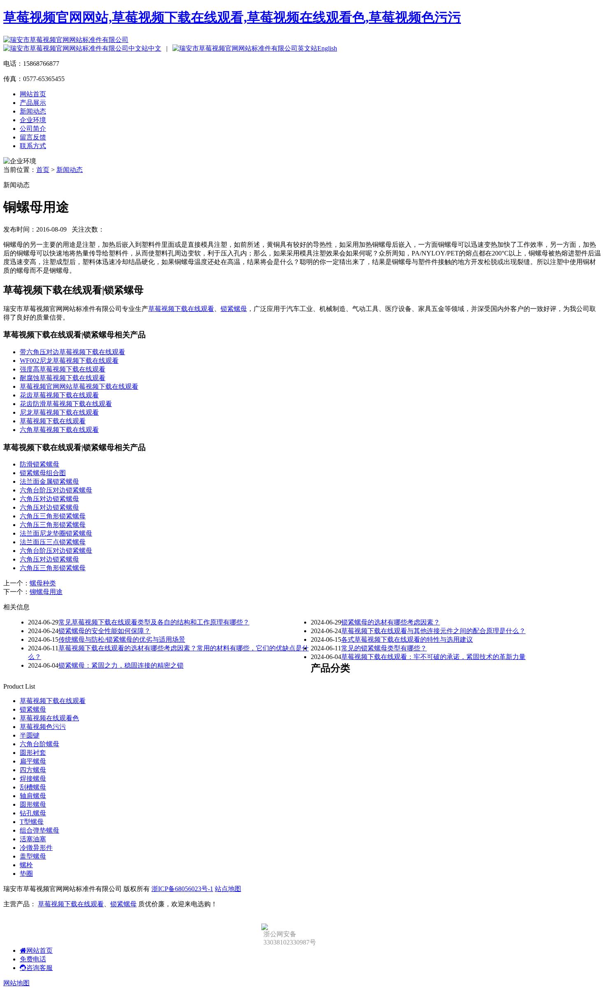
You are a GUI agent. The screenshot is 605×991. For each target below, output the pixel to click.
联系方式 (33, 145)
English (327, 48)
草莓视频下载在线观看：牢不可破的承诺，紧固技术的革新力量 (433, 656)
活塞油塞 (33, 839)
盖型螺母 (33, 856)
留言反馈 (33, 137)
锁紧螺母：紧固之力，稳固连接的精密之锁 (121, 665)
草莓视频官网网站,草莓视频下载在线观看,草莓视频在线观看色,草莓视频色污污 (232, 17)
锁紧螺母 (234, 308)
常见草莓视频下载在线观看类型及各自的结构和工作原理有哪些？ (153, 622)
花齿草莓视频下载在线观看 (59, 395)
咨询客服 (39, 967)
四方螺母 (33, 769)
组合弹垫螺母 (39, 830)
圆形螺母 (33, 804)
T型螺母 (32, 821)
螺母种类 (43, 583)
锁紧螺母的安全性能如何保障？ (104, 630)
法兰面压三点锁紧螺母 (53, 541)
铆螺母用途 (46, 591)
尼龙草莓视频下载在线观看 (59, 412)
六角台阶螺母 (39, 743)
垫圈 (26, 873)
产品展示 (33, 102)
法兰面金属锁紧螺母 (49, 481)
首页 (42, 169)
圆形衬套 (33, 752)
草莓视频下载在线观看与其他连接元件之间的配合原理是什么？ (433, 630)
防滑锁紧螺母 (39, 464)
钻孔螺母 (33, 813)
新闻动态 (33, 111)
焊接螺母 (33, 778)
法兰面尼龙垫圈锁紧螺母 (56, 533)
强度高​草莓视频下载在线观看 (62, 369)
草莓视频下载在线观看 (181, 308)
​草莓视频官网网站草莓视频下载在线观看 (79, 386)
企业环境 (33, 119)
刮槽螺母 (33, 787)
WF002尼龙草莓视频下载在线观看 (69, 360)
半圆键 (30, 735)
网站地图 (16, 982)
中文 (154, 48)
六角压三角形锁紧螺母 (53, 516)
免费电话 (33, 959)
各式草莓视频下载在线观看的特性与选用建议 (407, 639)
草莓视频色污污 (43, 726)
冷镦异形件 (36, 847)
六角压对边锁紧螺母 (49, 498)
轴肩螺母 (33, 795)
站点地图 (228, 888)
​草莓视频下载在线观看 (53, 421)
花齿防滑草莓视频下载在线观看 (66, 403)
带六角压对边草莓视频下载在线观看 (72, 351)
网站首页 (33, 94)
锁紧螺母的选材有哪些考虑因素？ (390, 622)
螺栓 (26, 864)
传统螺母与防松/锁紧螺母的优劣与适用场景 (121, 639)
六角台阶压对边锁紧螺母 (56, 490)
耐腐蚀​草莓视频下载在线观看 (62, 377)
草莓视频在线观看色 (49, 718)
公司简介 (33, 128)
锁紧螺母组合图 (43, 472)
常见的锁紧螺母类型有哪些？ (384, 648)
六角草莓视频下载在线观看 (59, 429)
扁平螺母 (33, 761)
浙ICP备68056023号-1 (182, 888)
